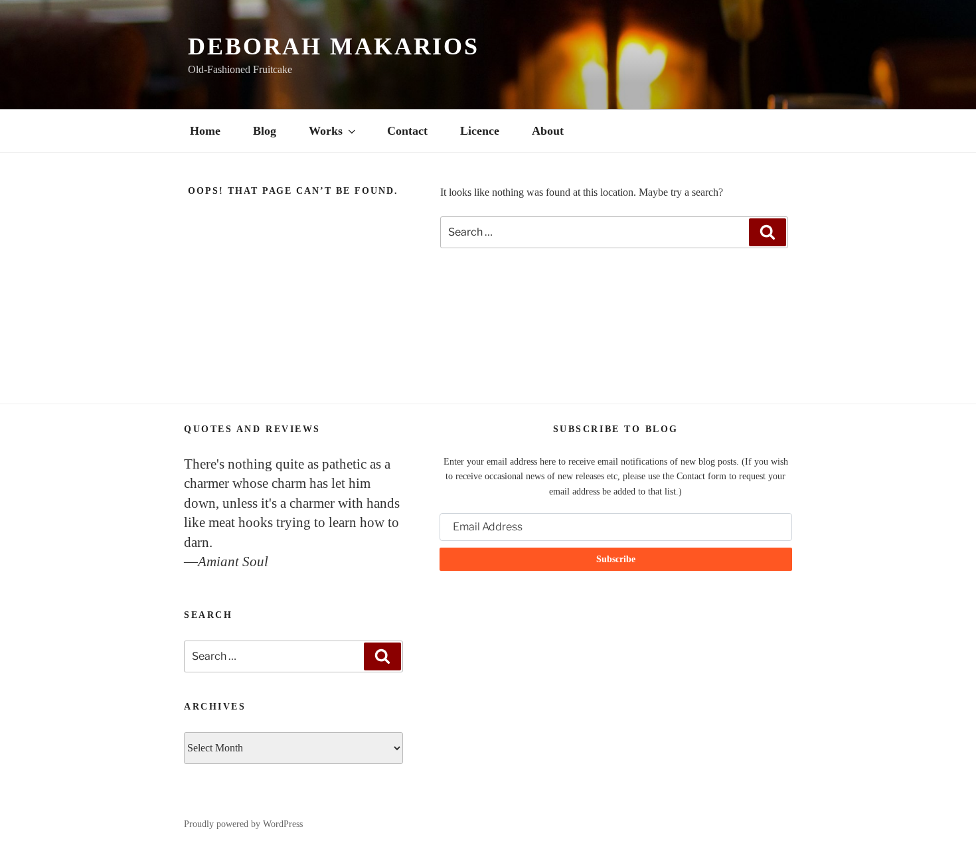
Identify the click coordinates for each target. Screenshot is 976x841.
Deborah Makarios (333, 46)
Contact (407, 130)
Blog (264, 130)
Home (205, 130)
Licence (479, 130)
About (548, 130)
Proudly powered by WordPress (243, 824)
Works (326, 130)
